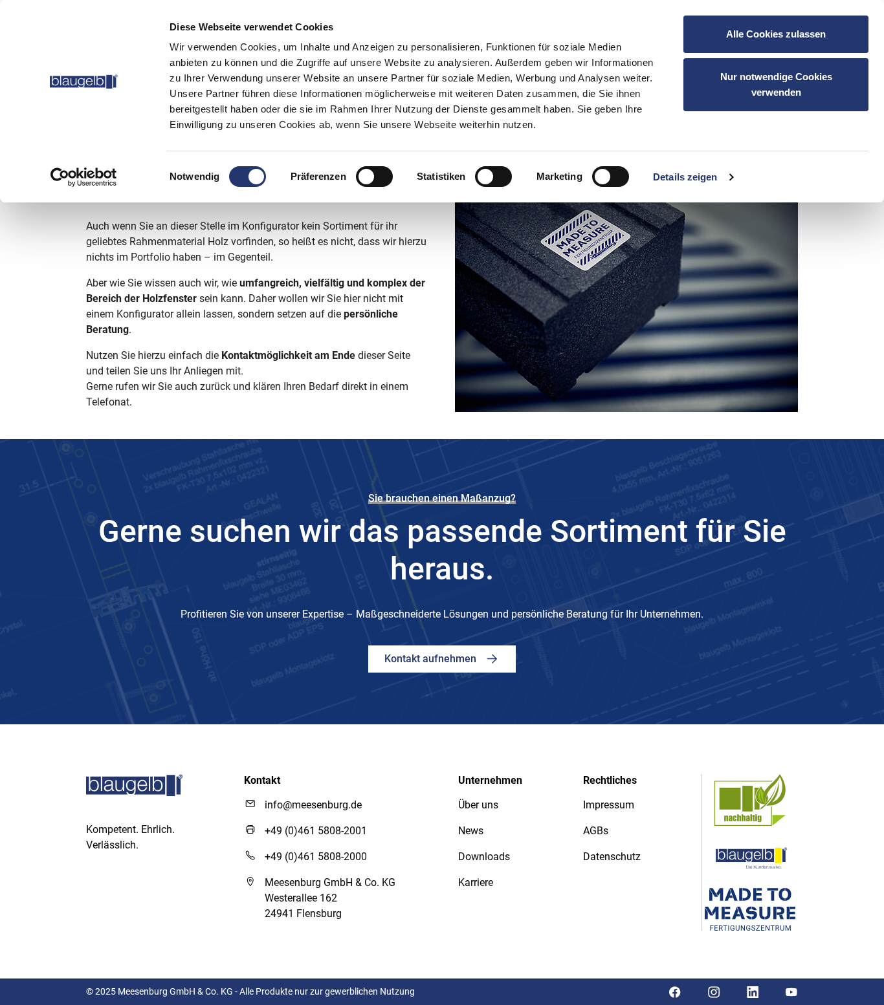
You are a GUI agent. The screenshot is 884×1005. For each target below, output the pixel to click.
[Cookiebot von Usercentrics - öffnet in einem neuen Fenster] (83, 177)
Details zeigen (685, 176)
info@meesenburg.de (313, 805)
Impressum (608, 805)
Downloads (484, 856)
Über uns (478, 805)
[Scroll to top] (838, 898)
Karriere (475, 882)
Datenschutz (612, 856)
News (470, 831)
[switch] (374, 176)
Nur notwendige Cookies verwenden (776, 84)
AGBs (595, 831)
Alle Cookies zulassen (776, 33)
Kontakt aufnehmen (431, 659)
